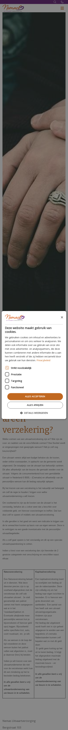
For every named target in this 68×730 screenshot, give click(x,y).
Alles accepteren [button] (35, 396)
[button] (34, 413)
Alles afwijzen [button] (35, 405)
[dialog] (34, 365)
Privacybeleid (43, 360)
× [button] (62, 317)
